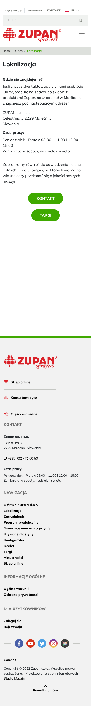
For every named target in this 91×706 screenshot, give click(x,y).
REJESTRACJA (13, 10)
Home (7, 51)
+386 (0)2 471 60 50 (22, 458)
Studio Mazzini (14, 678)
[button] (72, 10)
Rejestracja (13, 627)
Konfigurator (14, 540)
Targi (45, 215)
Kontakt (46, 198)
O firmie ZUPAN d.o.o (21, 505)
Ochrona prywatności (21, 595)
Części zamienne (24, 414)
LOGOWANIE (35, 10)
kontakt (54, 10)
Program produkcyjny (21, 522)
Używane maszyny (19, 534)
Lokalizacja (13, 511)
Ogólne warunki (16, 589)
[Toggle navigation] (82, 35)
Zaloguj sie (12, 621)
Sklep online (20, 382)
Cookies (10, 660)
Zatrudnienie (14, 516)
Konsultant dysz (24, 398)
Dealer (9, 546)
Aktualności (13, 557)
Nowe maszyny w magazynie (27, 528)
